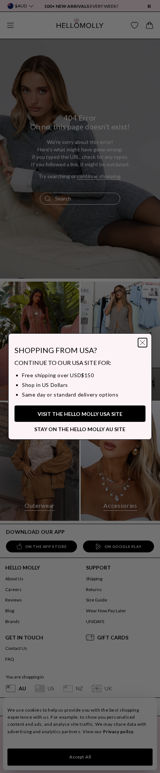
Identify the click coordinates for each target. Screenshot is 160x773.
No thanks (80, 733)
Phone (24, 673)
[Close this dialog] (151, 588)
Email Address (33, 642)
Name (23, 611)
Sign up (80, 720)
